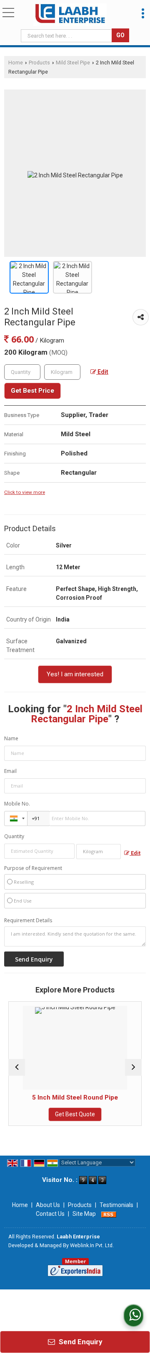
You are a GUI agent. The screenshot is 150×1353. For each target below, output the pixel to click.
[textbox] (67, 35)
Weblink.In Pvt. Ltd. (92, 1245)
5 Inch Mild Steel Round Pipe (58, 1097)
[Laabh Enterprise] (70, 14)
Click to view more (24, 492)
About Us (48, 1205)
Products (39, 62)
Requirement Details (28, 920)
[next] (133, 1067)
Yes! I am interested (75, 674)
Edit (102, 371)
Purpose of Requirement (33, 868)
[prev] (16, 1067)
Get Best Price (32, 390)
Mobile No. (17, 803)
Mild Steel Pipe (73, 62)
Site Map (84, 1213)
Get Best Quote (58, 1114)
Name (11, 738)
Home (15, 62)
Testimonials (116, 1205)
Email (10, 771)
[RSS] (108, 1213)
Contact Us (50, 1213)
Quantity (14, 836)
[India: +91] (16, 818)
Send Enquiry (79, 1342)
